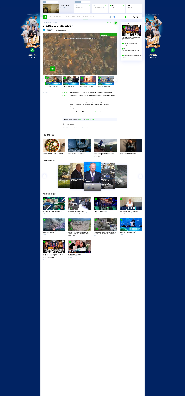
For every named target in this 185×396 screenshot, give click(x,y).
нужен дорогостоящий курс (91, 111)
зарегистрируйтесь (90, 119)
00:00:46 (65, 92)
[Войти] (137, 17)
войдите (81, 119)
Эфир (50, 16)
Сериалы (92, 16)
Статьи (73, 16)
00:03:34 (64, 102)
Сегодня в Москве (119, 16)
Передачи (85, 16)
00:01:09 (64, 95)
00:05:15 (64, 108)
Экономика (129, 16)
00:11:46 (64, 111)
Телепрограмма (58, 16)
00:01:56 (64, 99)
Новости (67, 16)
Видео (79, 16)
